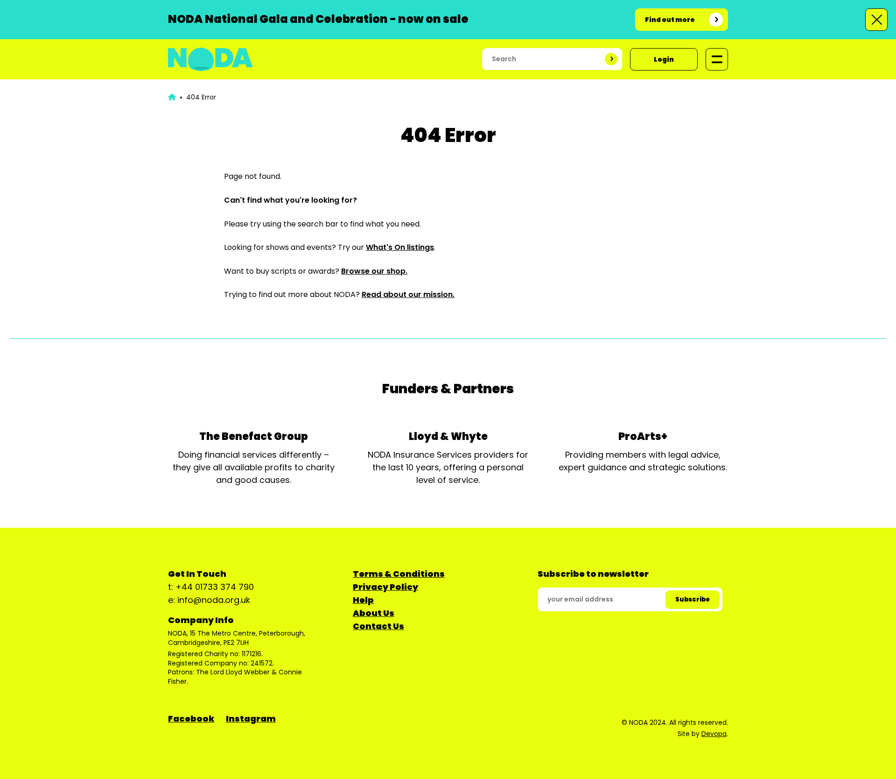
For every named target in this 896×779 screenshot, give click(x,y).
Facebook (191, 718)
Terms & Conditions (399, 574)
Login (664, 59)
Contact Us (378, 626)
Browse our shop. (374, 271)
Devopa (714, 733)
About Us (373, 613)
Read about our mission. (408, 294)
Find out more (670, 19)
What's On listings (400, 247)
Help (363, 600)
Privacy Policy (385, 587)
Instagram (251, 718)
